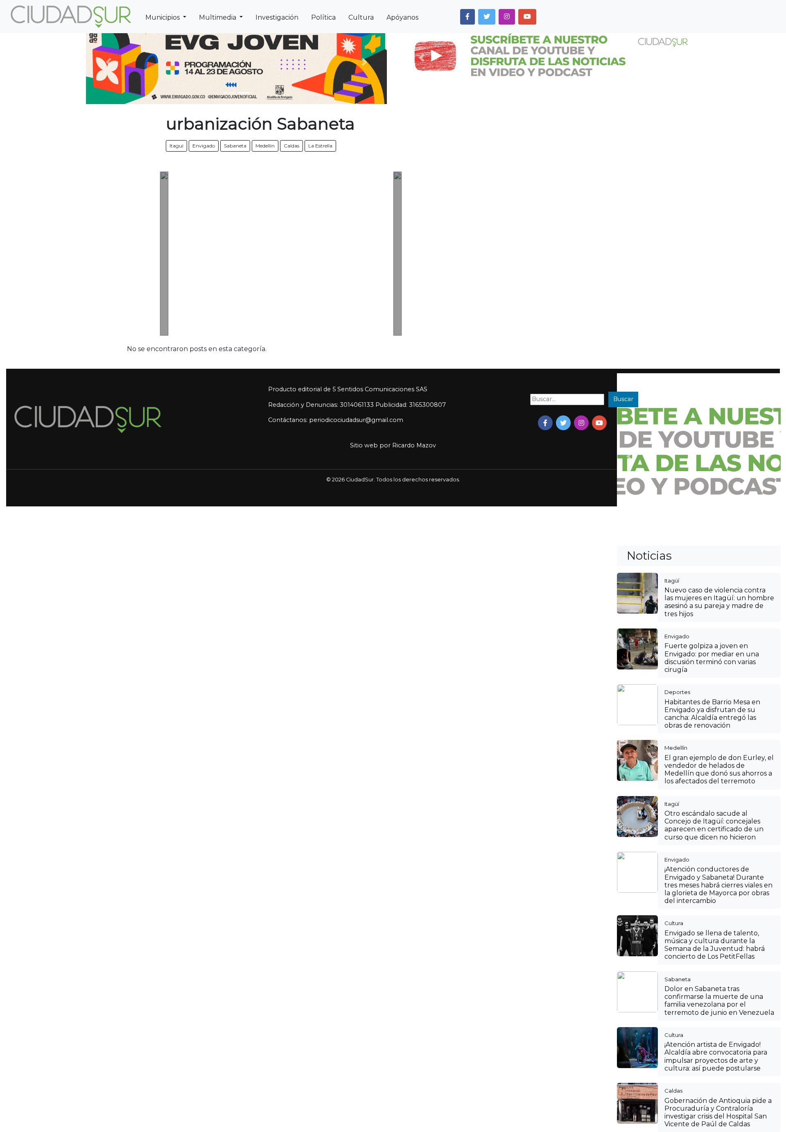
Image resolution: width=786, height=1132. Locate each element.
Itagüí (671, 580)
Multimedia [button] (218, 17)
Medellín (675, 747)
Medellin (265, 146)
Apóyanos (402, 17)
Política (323, 17)
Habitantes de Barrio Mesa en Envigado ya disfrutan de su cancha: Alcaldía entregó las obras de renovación (712, 714)
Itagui (176, 146)
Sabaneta (235, 146)
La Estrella (320, 146)
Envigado (203, 146)
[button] (467, 17)
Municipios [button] (163, 17)
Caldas (291, 146)
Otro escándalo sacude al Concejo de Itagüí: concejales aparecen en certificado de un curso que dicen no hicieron (713, 825)
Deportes (677, 692)
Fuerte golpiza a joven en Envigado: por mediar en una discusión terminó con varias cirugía (711, 658)
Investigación (276, 17)
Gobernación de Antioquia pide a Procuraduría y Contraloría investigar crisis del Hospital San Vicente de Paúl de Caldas (718, 1112)
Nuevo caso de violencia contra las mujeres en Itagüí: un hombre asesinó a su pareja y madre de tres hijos (719, 602)
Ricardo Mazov (414, 445)
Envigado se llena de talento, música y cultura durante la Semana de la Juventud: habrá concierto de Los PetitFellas (714, 945)
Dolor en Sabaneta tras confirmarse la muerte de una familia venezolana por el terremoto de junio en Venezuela (719, 1000)
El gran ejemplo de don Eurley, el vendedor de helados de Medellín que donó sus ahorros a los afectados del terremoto (719, 769)
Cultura (361, 17)
